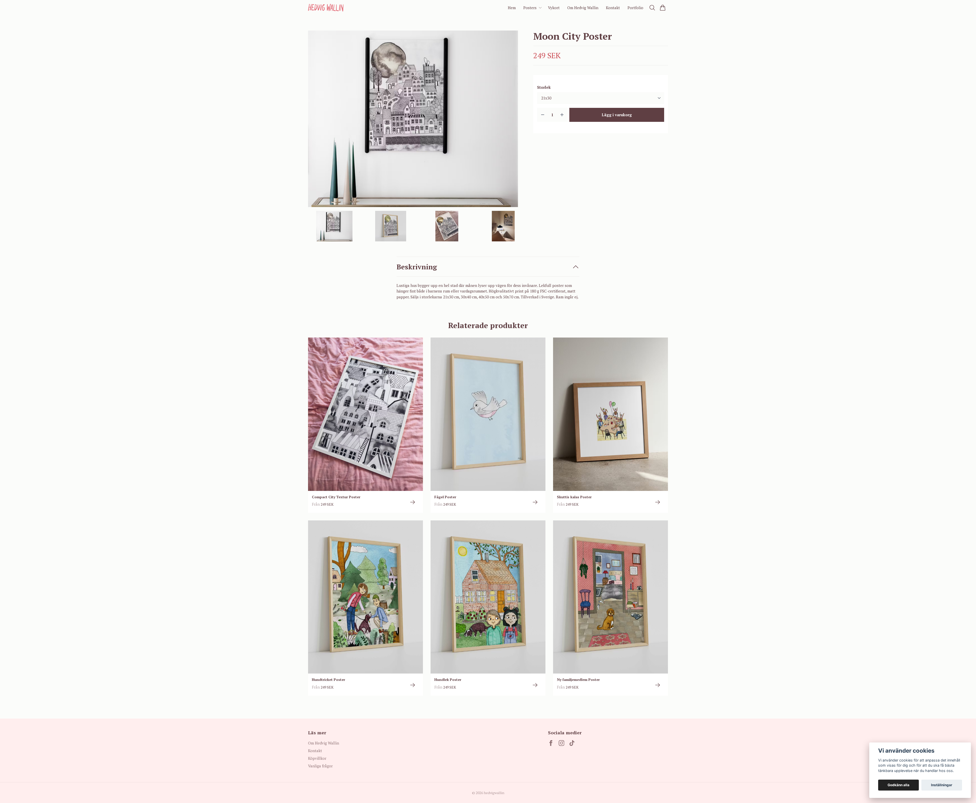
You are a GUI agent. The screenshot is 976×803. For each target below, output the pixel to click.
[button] (509, 120)
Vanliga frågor (320, 765)
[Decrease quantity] (542, 115)
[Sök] (652, 7)
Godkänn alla (898, 785)
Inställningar (941, 785)
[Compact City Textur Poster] (413, 502)
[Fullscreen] (413, 119)
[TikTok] (572, 743)
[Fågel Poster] (535, 502)
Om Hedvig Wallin (323, 743)
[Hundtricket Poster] (413, 685)
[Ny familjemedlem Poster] (658, 685)
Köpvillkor (317, 758)
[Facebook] (551, 743)
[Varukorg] (663, 7)
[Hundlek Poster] (535, 685)
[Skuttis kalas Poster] (658, 502)
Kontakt (315, 750)
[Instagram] (562, 743)
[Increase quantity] (562, 115)
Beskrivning (416, 267)
